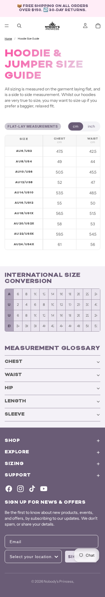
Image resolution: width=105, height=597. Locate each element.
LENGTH (15, 401)
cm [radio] (75, 126)
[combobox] (31, 556)
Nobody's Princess (58, 581)
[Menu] (6, 25)
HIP (9, 388)
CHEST (13, 361)
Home (8, 38)
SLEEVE (14, 414)
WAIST (13, 375)
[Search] (19, 25)
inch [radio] (91, 126)
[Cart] (98, 25)
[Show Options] (56, 556)
